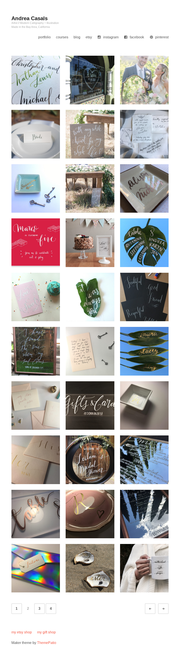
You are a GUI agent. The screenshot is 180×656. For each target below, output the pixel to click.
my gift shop (46, 632)
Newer (154, 609)
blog (77, 37)
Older (167, 609)
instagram (111, 37)
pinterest (162, 37)
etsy (89, 37)
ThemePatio (46, 643)
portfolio (44, 37)
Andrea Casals (29, 18)
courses (62, 37)
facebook (137, 37)
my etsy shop (21, 632)
